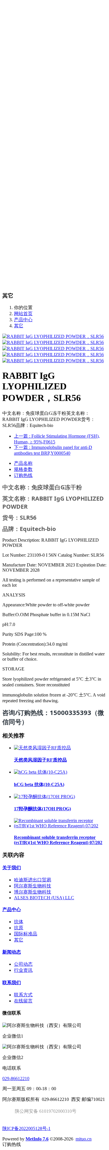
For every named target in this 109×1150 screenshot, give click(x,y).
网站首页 (23, 28)
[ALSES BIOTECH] (54, 2)
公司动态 (23, 964)
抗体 (18, 921)
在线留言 (23, 1000)
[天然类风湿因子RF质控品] (42, 747)
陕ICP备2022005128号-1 (26, 1128)
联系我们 (11, 982)
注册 (29, 17)
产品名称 (23, 463)
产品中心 (23, 319)
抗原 (18, 927)
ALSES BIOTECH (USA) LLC (44, 897)
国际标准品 (25, 933)
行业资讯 (23, 970)
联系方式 (23, 994)
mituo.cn (84, 1138)
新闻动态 (11, 952)
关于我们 (11, 867)
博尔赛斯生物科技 (32, 891)
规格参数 (23, 469)
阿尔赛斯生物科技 (32, 885)
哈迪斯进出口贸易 (32, 879)
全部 (18, 58)
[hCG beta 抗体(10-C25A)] (40, 772)
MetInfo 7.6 (37, 1138)
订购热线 (23, 475)
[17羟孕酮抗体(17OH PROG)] (44, 796)
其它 (18, 325)
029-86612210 (15, 1078)
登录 (18, 17)
